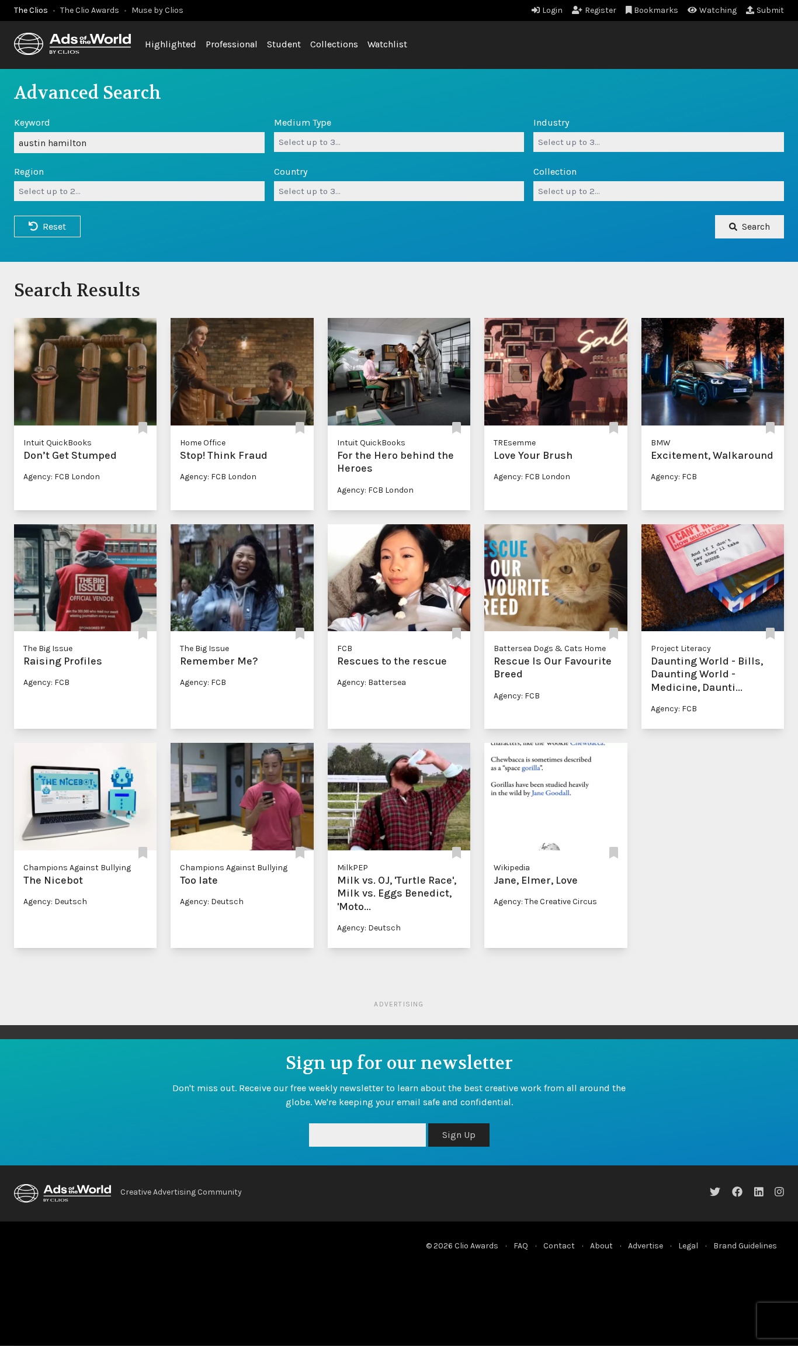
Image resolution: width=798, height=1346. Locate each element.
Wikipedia (512, 868)
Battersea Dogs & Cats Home (550, 648)
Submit (770, 10)
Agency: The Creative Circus (545, 901)
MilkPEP (352, 868)
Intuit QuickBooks (57, 443)
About (601, 1246)
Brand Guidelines (745, 1246)
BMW (661, 443)
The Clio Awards (89, 10)
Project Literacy (681, 648)
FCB (344, 648)
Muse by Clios (157, 10)
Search (756, 226)
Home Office (202, 443)
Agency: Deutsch (55, 901)
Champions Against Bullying (77, 868)
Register (600, 10)
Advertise (645, 1246)
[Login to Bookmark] (142, 428)
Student (284, 44)
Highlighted (170, 44)
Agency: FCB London (61, 477)
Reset (54, 226)
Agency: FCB (674, 477)
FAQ (521, 1246)
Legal (688, 1246)
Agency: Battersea (371, 682)
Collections (334, 44)
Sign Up (459, 1134)
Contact (559, 1246)
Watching (718, 10)
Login (552, 10)
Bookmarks (656, 10)
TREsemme (515, 443)
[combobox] (399, 142)
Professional (232, 44)
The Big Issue (47, 648)
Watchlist (387, 44)
